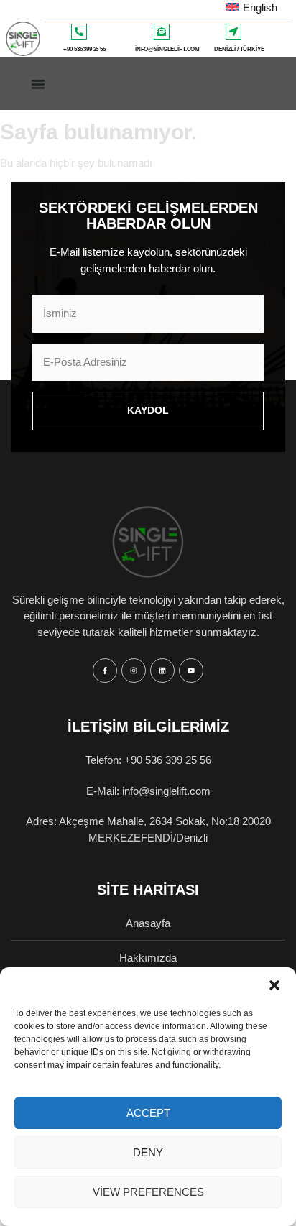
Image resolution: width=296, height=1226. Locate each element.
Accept (148, 1113)
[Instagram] (133, 670)
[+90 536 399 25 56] (79, 32)
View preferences (148, 1192)
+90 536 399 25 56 (84, 49)
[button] (274, 985)
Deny (148, 1152)
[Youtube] (191, 670)
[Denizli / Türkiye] (233, 32)
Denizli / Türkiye (239, 49)
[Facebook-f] (105, 670)
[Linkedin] (162, 670)
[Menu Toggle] (38, 84)
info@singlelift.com (167, 49)
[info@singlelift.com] (162, 32)
